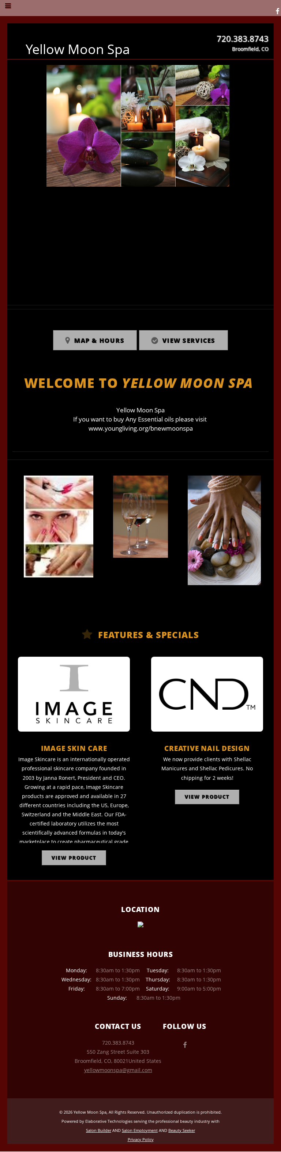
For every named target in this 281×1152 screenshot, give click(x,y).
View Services (189, 340)
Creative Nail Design (207, 748)
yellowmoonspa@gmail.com (118, 1070)
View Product (74, 857)
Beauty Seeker (181, 1130)
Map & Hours (99, 340)
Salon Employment (140, 1130)
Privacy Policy (141, 1139)
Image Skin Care (74, 748)
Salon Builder (98, 1130)
